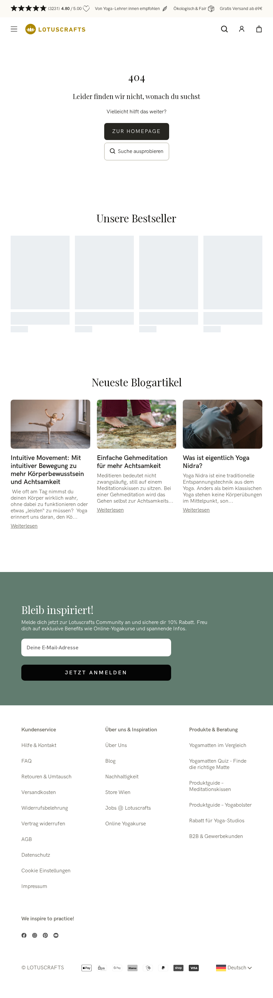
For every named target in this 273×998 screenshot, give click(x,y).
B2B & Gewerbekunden (216, 836)
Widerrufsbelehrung (44, 808)
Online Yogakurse (125, 824)
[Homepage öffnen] (55, 29)
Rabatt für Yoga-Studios (216, 821)
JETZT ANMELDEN (96, 672)
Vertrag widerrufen (43, 824)
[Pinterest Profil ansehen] (45, 935)
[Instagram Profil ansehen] (34, 935)
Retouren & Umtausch (46, 777)
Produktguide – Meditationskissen (210, 786)
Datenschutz (35, 855)
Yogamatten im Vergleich (217, 745)
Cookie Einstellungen (46, 871)
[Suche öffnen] (224, 29)
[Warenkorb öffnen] (259, 29)
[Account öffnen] (241, 29)
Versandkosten (38, 792)
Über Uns (116, 745)
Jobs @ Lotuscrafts (128, 808)
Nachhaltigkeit (121, 777)
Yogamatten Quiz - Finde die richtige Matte (217, 764)
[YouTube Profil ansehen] (56, 935)
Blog (110, 761)
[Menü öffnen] (14, 29)
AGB (26, 839)
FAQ (26, 761)
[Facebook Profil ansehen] (24, 935)
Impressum (34, 886)
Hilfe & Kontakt (38, 745)
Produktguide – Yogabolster (220, 805)
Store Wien (118, 792)
